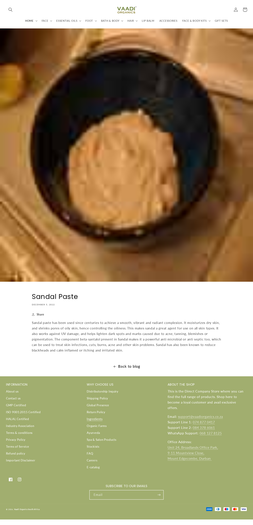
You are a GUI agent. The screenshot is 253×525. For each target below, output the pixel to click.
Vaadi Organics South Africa (27, 509)
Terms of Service (17, 446)
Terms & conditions (19, 433)
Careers (92, 460)
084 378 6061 (204, 428)
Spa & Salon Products (101, 439)
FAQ (90, 453)
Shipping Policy (97, 398)
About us (12, 391)
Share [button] (40, 314)
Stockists (93, 446)
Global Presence (98, 405)
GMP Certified (16, 405)
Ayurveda (93, 433)
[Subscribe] (159, 495)
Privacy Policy (15, 439)
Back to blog (129, 366)
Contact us (13, 398)
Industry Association (20, 426)
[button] (10, 9)
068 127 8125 (211, 433)
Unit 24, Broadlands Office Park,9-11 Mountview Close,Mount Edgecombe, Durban (193, 452)
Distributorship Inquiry (102, 391)
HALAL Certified (17, 419)
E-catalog (93, 467)
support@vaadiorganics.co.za (200, 417)
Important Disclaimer (20, 460)
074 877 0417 (204, 422)
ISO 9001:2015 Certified (23, 412)
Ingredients (94, 419)
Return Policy (96, 412)
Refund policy (15, 453)
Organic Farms (97, 426)
